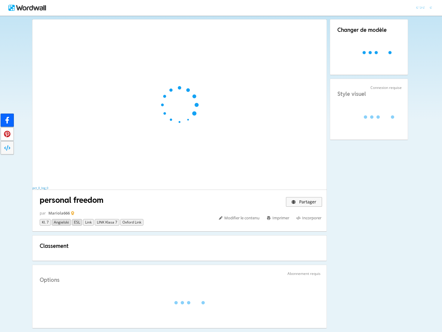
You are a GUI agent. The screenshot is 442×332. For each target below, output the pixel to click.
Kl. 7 (45, 222)
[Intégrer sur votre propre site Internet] (7, 147)
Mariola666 (59, 213)
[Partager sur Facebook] (7, 120)
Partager (307, 202)
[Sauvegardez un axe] (7, 134)
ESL (77, 222)
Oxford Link (131, 222)
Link (88, 222)
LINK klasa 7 (107, 222)
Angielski (61, 222)
